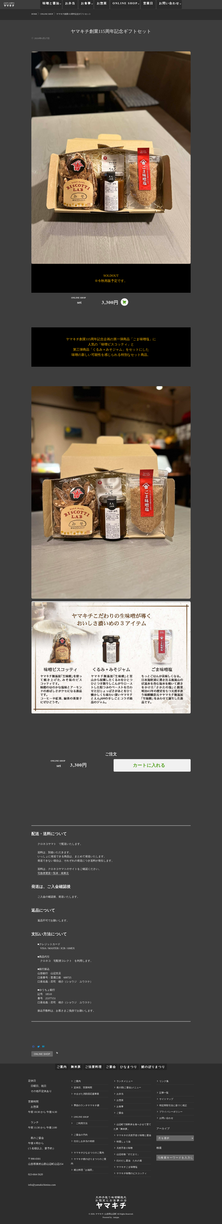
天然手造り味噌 (124, 1148)
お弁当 (70, 3)
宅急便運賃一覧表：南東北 (53, 873)
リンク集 (164, 1081)
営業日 (148, 3)
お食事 (86, 3)
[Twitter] (38, 1047)
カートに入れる (149, 765)
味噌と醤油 (51, 3)
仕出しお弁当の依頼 (84, 1141)
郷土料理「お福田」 (84, 1170)
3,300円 (110, 302)
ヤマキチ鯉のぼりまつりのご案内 (88, 1161)
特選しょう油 (123, 1142)
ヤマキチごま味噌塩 (127, 1167)
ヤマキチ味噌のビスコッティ (132, 1173)
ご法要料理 (93, 1066)
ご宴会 (111, 1066)
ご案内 (62, 1066)
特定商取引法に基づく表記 (173, 1105)
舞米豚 (76, 1066)
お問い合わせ (169, 3)
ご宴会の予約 (81, 1135)
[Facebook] (33, 1047)
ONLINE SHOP (125, 3)
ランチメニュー (125, 1081)
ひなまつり (128, 1066)
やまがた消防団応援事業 (86, 1094)
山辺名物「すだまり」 (128, 1154)
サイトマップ (166, 1099)
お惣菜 (102, 3)
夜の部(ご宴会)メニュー (129, 1087)
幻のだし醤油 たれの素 (129, 1161)
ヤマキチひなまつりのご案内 (89, 1153)
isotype (116, 1217)
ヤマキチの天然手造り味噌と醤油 (134, 1135)
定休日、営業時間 (83, 1087)
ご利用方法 (80, 1123)
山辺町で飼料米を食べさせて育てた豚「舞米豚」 (132, 1126)
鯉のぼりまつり (153, 1066)
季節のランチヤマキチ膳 (86, 1105)
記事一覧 (163, 1093)
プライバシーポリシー (171, 1112)
